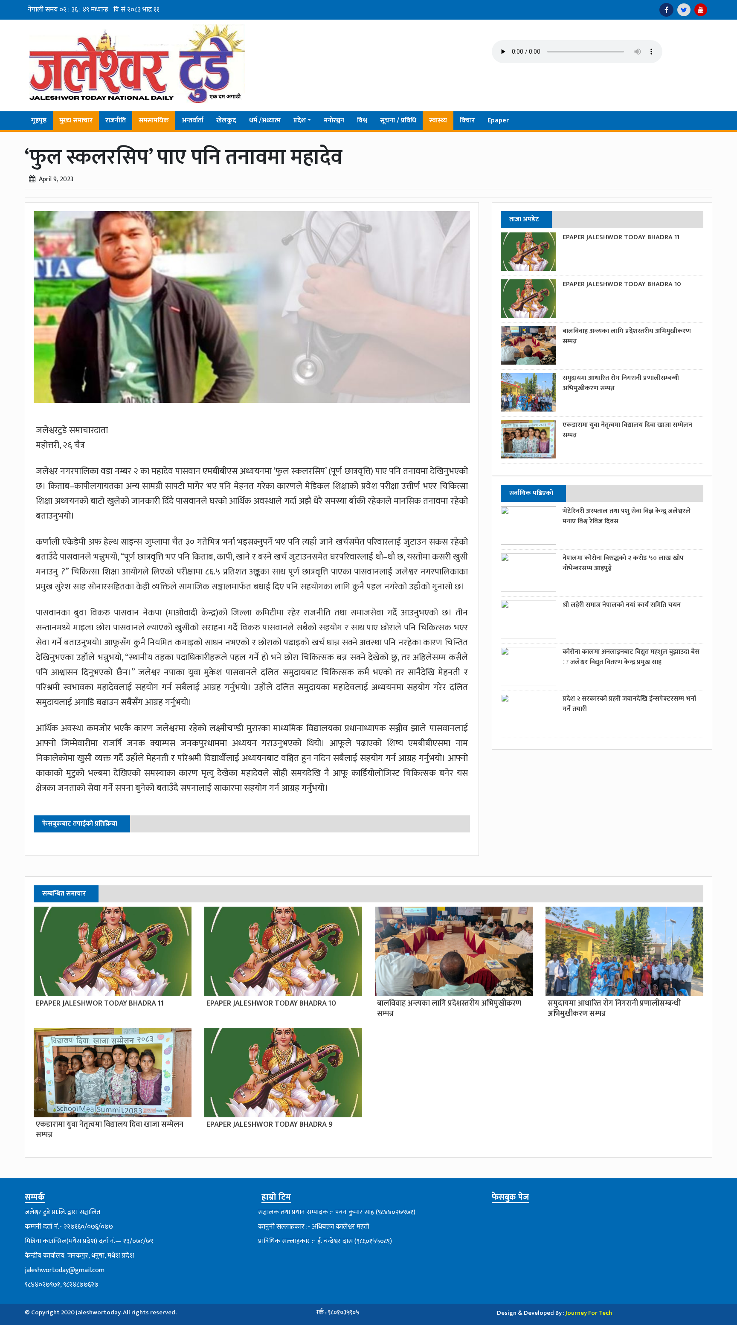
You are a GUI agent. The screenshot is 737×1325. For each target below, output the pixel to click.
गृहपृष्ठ (38, 120)
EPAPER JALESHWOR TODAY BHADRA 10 (622, 284)
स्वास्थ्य (438, 120)
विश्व (362, 120)
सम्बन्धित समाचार (64, 893)
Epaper (498, 120)
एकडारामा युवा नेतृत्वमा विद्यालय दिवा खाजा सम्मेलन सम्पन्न (627, 430)
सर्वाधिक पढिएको (531, 493)
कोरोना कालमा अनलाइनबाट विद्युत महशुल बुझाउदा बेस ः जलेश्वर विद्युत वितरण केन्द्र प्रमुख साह (631, 657)
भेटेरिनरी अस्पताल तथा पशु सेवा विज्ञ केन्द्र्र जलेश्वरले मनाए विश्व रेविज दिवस (627, 516)
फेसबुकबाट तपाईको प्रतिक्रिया (79, 823)
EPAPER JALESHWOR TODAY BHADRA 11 (621, 237)
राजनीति (115, 120)
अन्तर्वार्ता (192, 120)
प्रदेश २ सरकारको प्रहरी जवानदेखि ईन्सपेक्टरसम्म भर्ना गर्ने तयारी (629, 704)
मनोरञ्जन (334, 120)
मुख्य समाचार (76, 120)
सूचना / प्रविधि (398, 120)
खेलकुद (226, 120)
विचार (467, 120)
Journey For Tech (589, 1313)
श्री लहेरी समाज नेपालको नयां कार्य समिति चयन (622, 605)
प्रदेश (299, 120)
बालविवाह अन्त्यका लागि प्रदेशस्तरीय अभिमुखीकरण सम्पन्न (627, 336)
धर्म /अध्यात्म (265, 120)
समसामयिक (154, 120)
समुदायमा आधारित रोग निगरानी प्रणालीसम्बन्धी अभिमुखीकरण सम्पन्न (621, 383)
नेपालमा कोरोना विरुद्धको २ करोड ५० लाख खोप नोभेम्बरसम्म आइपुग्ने (623, 563)
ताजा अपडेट (524, 219)
